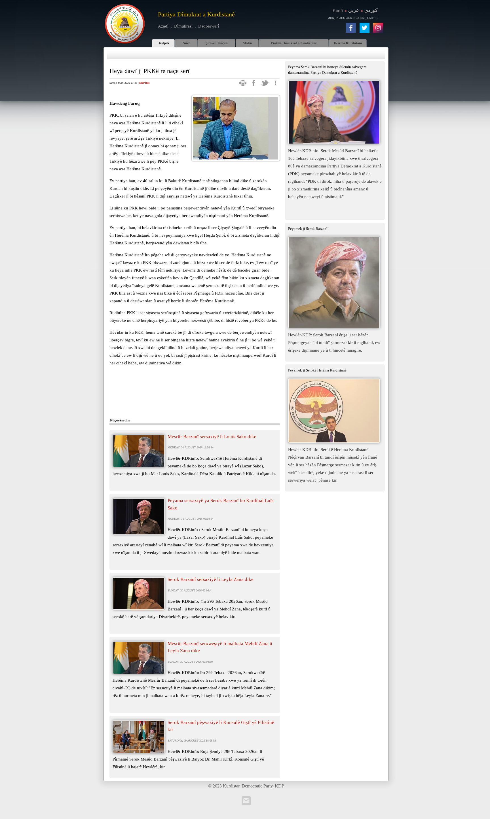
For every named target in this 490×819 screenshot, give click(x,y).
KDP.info (144, 82)
